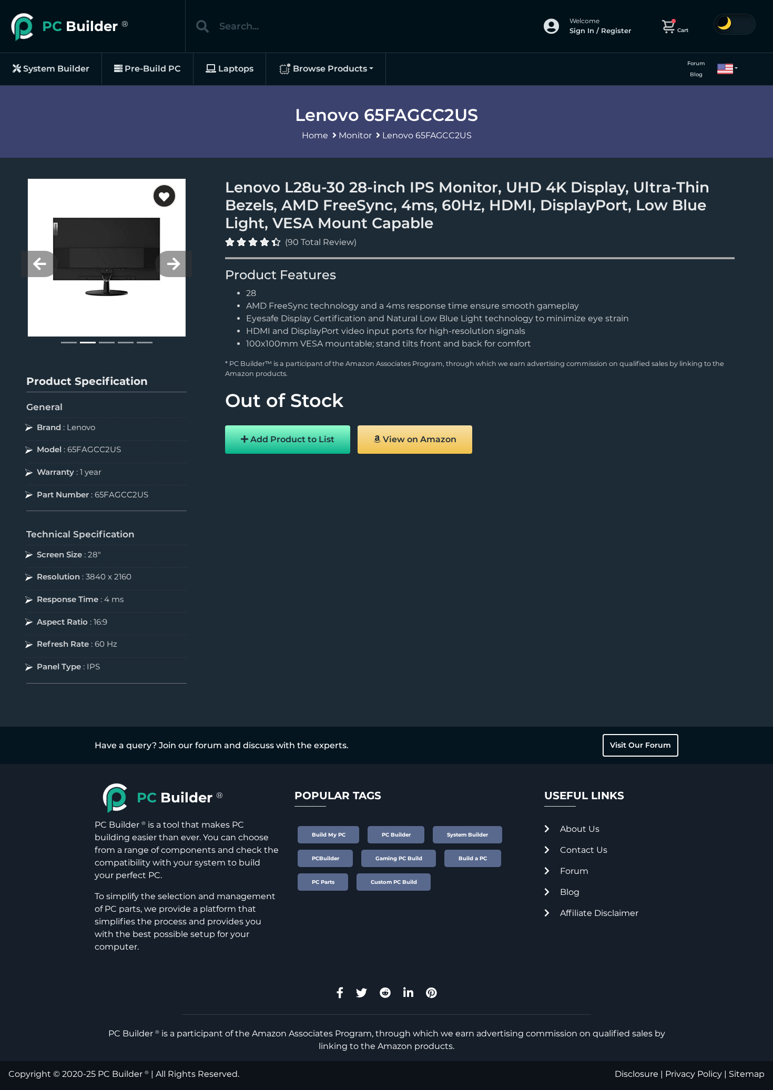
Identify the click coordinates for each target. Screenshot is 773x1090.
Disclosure (636, 1074)
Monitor (355, 135)
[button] (723, 68)
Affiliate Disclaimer (598, 913)
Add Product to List (291, 439)
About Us (578, 829)
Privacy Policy (693, 1074)
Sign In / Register (600, 30)
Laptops (234, 69)
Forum (696, 63)
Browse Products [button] (329, 69)
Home (315, 135)
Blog (696, 74)
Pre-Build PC (152, 69)
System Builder (55, 69)
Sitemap (747, 1074)
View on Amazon (418, 439)
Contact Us (582, 850)
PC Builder (120, 1074)
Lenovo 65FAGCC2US (427, 135)
